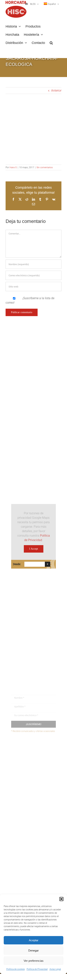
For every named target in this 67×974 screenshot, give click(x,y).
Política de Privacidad (37, 969)
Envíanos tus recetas (31, 752)
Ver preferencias (34, 960)
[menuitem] (51, 4)
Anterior (56, 90)
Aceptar (33, 940)
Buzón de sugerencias (32, 744)
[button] (61, 899)
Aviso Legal (55, 969)
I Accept (33, 548)
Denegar (33, 950)
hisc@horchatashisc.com (33, 650)
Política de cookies (15, 969)
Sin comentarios (44, 167)
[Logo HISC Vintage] (33, 393)
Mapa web (25, 759)
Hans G (13, 167)
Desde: (17, 564)
